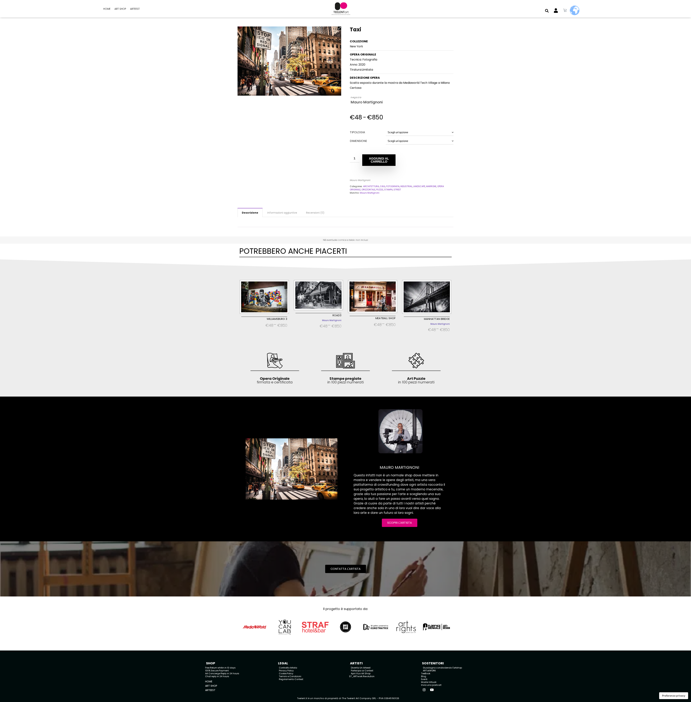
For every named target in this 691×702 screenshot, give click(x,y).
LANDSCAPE (419, 186)
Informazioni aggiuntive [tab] (282, 212)
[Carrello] (565, 10)
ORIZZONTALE (368, 189)
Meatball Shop (385, 318)
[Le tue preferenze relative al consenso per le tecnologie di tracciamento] (673, 695)
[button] (547, 11)
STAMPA (388, 189)
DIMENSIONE (358, 141)
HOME (106, 9)
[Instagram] (424, 690)
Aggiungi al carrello (379, 160)
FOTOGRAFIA (392, 186)
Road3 (337, 315)
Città (382, 186)
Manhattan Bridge (437, 319)
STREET (397, 189)
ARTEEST (135, 9)
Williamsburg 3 (277, 319)
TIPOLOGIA (357, 132)
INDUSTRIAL (406, 186)
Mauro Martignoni (367, 102)
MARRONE (431, 186)
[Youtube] (432, 690)
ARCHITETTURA (371, 186)
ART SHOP (120, 9)
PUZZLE (379, 189)
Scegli (264, 330)
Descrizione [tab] (250, 212)
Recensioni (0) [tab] (315, 212)
